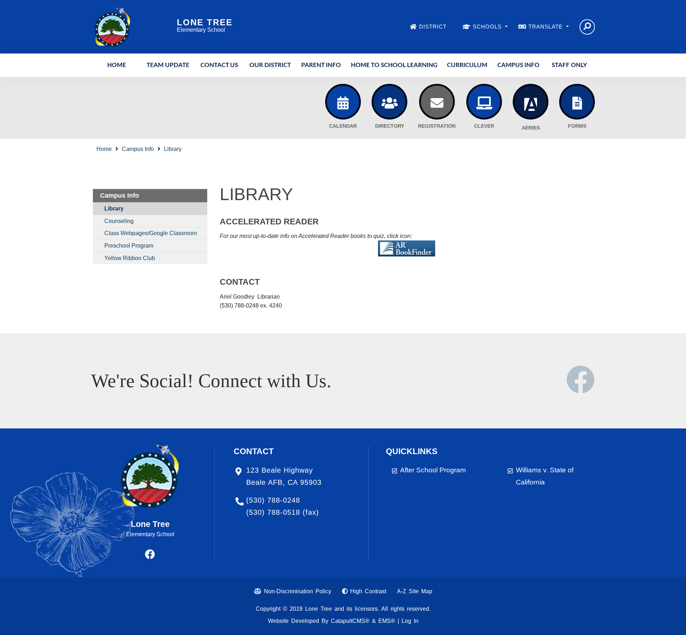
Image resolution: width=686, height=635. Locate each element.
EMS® (386, 621)
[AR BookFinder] (406, 248)
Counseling (119, 221)
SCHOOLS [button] (488, 27)
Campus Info (518, 65)
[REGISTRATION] (437, 102)
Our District (270, 65)
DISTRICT (433, 27)
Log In (410, 621)
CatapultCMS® (350, 621)
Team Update (167, 65)
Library (173, 149)
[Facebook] (580, 388)
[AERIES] (530, 102)
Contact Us (219, 65)
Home (116, 65)
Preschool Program (128, 246)
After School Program (433, 470)
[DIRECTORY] (389, 102)
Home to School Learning (394, 65)
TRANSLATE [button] (546, 27)
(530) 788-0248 (273, 500)
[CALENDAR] (343, 102)
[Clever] (484, 102)
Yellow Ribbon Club (129, 258)
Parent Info (321, 65)
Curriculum (467, 65)
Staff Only (569, 65)
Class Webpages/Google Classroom (150, 233)
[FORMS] (577, 102)
